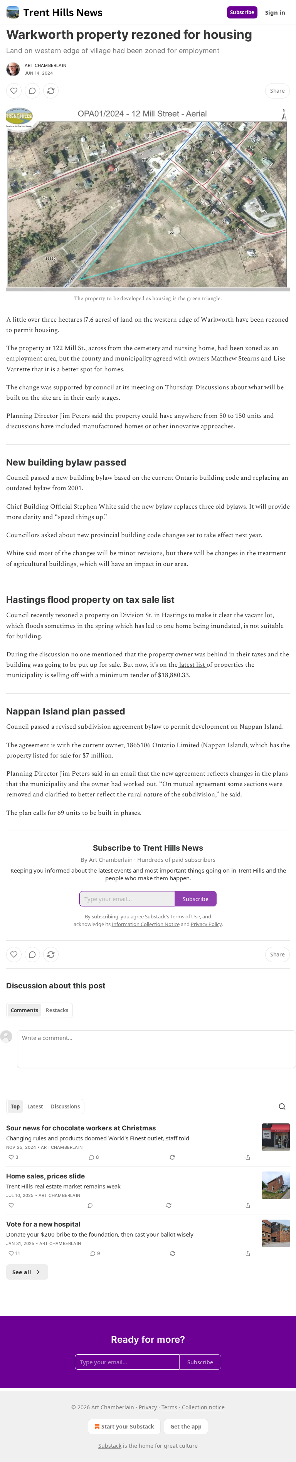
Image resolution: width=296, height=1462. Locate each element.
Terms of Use (185, 916)
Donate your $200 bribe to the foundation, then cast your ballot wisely (99, 1234)
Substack (109, 1445)
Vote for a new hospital (43, 1224)
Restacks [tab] (57, 1010)
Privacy (148, 1407)
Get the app (186, 1426)
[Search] (282, 1106)
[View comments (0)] (32, 90)
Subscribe (242, 12)
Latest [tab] (35, 1106)
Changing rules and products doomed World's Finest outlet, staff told (97, 1138)
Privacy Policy (206, 924)
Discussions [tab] (65, 1106)
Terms (169, 1407)
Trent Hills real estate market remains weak (63, 1186)
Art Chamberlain (45, 65)
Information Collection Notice (146, 924)
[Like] (14, 90)
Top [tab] (15, 1106)
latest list (192, 665)
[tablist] (39, 1010)
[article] (148, 1142)
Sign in (275, 12)
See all (21, 1272)
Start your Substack (127, 1426)
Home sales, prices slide (45, 1176)
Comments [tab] (24, 1010)
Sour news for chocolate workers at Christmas (81, 1128)
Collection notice (203, 1407)
